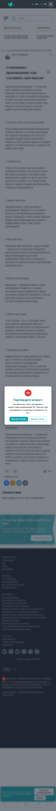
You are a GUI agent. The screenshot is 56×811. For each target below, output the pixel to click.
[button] (51, 4)
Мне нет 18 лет (38, 419)
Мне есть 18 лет (18, 419)
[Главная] (10, 4)
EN (37, 4)
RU (33, 4)
